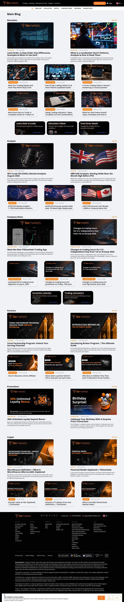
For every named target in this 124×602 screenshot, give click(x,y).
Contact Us (75, 546)
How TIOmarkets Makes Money (80, 529)
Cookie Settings (29, 555)
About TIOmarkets (77, 524)
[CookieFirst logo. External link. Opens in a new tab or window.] (4, 595)
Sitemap (50, 555)
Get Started (75, 539)
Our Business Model (77, 528)
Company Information (100, 531)
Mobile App (48, 524)
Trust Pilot (75, 537)
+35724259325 (76, 516)
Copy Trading (19, 533)
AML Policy (97, 528)
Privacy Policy (19, 555)
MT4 (46, 526)
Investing (31, 3)
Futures (32, 533)
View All (114, 20)
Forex (31, 524)
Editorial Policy (41, 555)
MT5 (46, 528)
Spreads (58, 526)
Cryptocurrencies (35, 531)
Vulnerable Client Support (79, 533)
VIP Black (17, 531)
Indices (32, 526)
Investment (18, 541)
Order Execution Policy (100, 526)
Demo (16, 539)
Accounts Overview (20, 524)
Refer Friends (75, 548)
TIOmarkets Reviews (77, 535)
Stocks (32, 529)
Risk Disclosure (98, 529)
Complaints (75, 542)
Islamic (17, 535)
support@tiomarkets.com (92, 516)
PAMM (17, 537)
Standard (17, 528)
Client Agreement (98, 524)
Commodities (34, 528)
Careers (74, 544)
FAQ (73, 541)
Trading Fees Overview (62, 524)
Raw (16, 529)
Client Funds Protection (78, 531)
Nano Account (19, 526)
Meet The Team (76, 526)
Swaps (58, 528)
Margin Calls (59, 529)
